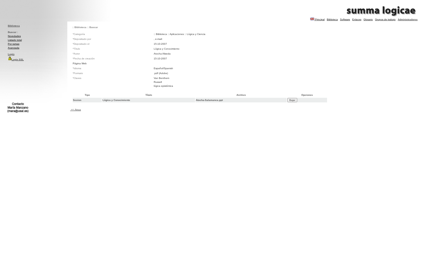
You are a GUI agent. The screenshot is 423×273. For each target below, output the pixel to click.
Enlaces (356, 19)
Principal (320, 19)
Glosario (368, 19)
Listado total (15, 40)
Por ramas (13, 44)
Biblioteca (332, 19)
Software (345, 19)
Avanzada (13, 47)
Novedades (14, 36)
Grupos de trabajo (385, 19)
